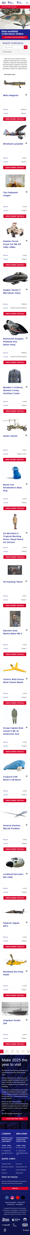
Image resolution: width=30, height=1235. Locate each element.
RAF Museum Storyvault (8, 1166)
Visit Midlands (12, 3)
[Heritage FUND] (16, 1219)
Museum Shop (19, 1173)
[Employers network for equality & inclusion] (26, 1230)
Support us (4, 1173)
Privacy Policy (21, 1202)
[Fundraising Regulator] (5, 1230)
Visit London (20, 3)
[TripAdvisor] (25, 1225)
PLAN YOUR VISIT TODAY (14, 1118)
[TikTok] (23, 1197)
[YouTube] (18, 1197)
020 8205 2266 (7, 1150)
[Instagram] (12, 1197)
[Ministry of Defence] (15, 1225)
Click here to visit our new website (15, 37)
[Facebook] (7, 1197)
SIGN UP (15, 1188)
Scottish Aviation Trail (21, 1166)
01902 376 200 (22, 1150)
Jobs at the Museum (21, 1170)
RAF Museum (4, 2)
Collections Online (6, 1163)
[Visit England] (6, 1225)
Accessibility (19, 1204)
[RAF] (5, 1219)
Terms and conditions (10, 1202)
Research (4, 1170)
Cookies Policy (11, 1204)
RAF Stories (19, 1163)
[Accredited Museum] (25, 1219)
